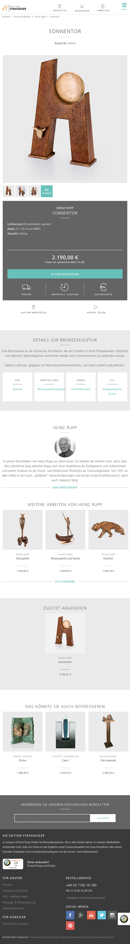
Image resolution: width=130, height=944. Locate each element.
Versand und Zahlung (15, 890)
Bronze (17, 389)
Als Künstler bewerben (16, 923)
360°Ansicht (46, 191)
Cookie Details (60, 937)
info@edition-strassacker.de (86, 897)
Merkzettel (60, 10)
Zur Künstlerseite (65, 487)
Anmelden (103, 10)
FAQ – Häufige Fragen (15, 896)
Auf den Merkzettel (34, 312)
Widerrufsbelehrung (78, 937)
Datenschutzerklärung (40, 937)
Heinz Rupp (40, 16)
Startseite (6, 16)
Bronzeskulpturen (23, 16)
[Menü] (21, 861)
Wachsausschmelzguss (51, 389)
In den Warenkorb (65, 274)
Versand (26, 294)
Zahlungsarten (103, 294)
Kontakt (7, 884)
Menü (124, 9)
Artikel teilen (96, 312)
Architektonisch (81, 389)
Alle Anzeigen (65, 581)
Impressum (100, 937)
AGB (91, 937)
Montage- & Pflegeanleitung (19, 902)
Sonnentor (54, 16)
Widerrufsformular (13, 908)
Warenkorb (82, 10)
